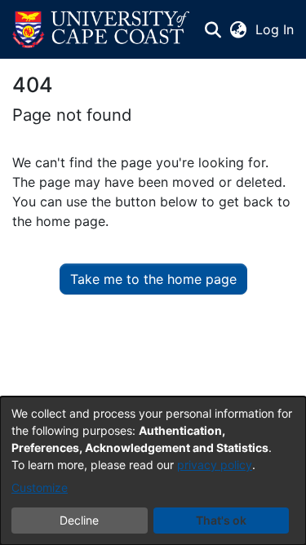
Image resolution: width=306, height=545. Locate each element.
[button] (100, 29)
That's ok (221, 520)
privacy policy (214, 465)
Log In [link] (275, 29)
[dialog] (153, 471)
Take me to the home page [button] (153, 279)
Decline (79, 520)
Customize (39, 487)
